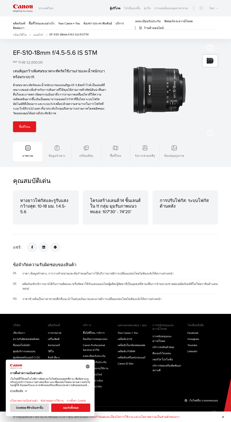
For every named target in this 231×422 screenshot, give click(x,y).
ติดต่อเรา (18, 27)
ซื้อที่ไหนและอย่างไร (42, 23)
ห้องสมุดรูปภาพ (174, 155)
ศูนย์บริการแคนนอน (24, 351)
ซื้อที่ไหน (24, 126)
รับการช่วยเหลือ (145, 155)
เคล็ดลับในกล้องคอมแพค (131, 345)
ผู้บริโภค (115, 8)
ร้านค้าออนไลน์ (153, 27)
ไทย (211, 8)
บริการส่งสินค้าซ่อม (163, 347)
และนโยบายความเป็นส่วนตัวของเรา (157, 416)
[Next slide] (210, 47)
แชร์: (17, 247)
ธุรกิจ (147, 8)
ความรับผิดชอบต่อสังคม (26, 338)
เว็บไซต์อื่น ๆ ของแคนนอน (203, 400)
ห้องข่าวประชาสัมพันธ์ (97, 23)
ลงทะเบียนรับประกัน (148, 21)
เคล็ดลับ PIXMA (126, 351)
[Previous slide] (210, 133)
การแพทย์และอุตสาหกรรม (171, 8)
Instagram (193, 338)
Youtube (192, 345)
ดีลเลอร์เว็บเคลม (161, 353)
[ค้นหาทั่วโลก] (201, 8)
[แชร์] (32, 247)
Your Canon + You (69, 23)
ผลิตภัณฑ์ (19, 23)
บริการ (120, 23)
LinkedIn (192, 351)
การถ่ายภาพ (54, 332)
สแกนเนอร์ (54, 345)
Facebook (193, 332)
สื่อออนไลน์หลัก (21, 345)
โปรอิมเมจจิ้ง (132, 8)
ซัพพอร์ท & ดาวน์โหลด (178, 21)
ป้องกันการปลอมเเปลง (95, 338)
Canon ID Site (125, 363)
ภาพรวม (27, 155)
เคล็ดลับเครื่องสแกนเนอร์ (131, 357)
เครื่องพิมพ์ (53, 338)
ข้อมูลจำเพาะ (57, 155)
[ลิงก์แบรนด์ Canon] (23, 8)
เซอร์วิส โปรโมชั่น (162, 359)
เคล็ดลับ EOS (125, 338)
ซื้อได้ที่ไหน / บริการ (94, 332)
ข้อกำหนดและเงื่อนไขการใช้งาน (112, 416)
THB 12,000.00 (30, 62)
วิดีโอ (51, 351)
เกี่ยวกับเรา (19, 332)
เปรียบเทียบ (86, 155)
